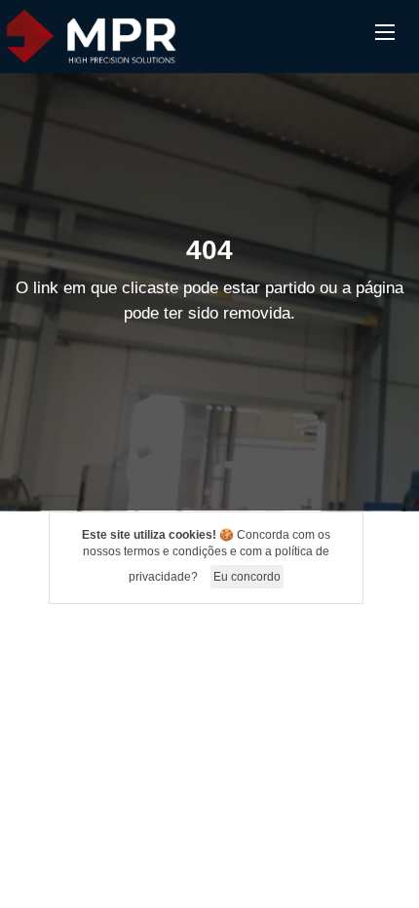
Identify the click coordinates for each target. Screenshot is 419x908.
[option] (209, 292)
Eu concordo (247, 577)
